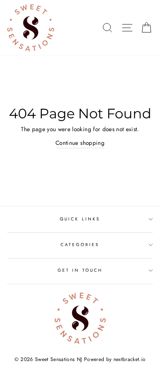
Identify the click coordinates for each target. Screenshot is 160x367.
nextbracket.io (129, 359)
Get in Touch (80, 270)
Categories (80, 244)
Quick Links (80, 219)
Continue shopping (80, 142)
